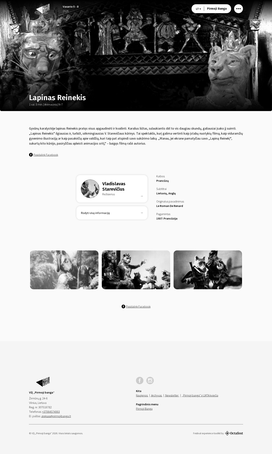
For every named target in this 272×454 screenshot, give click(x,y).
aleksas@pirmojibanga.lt (56, 416)
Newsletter (172, 395)
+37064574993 (51, 411)
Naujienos (142, 395)
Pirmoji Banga (217, 8)
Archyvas (156, 395)
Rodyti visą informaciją (95, 213)
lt (197, 9)
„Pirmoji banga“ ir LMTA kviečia (200, 395)
